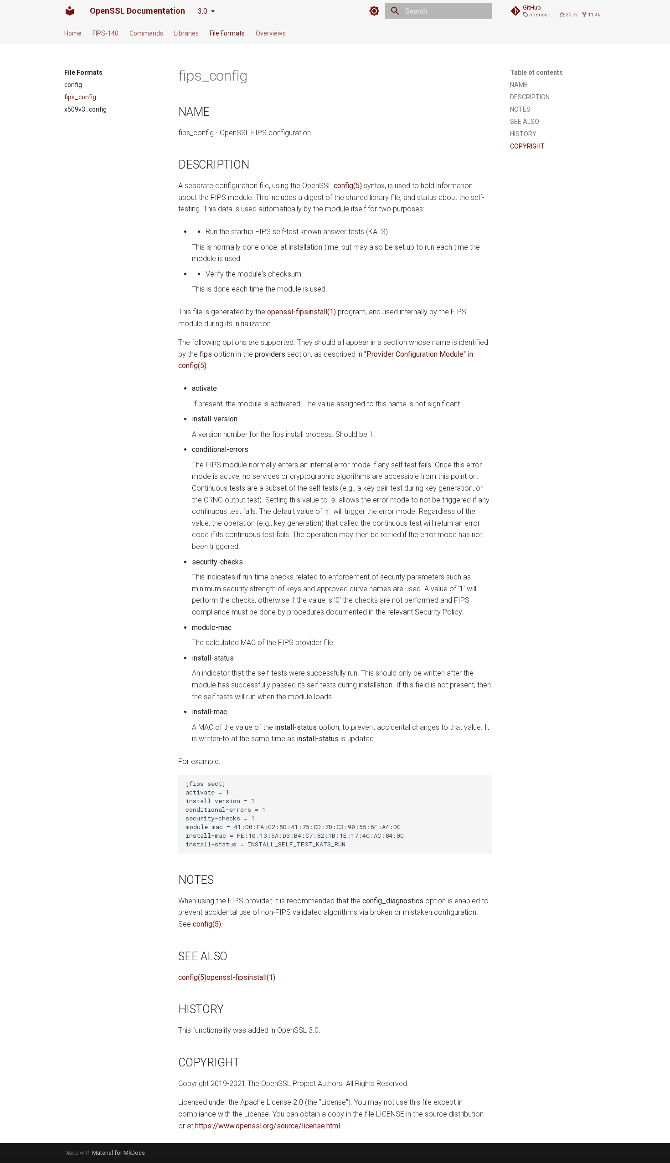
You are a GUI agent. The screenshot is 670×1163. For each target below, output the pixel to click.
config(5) (348, 185)
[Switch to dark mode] (374, 11)
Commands (146, 33)
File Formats (227, 33)
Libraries (186, 33)
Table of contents (536, 72)
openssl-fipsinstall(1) (301, 311)
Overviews (271, 33)
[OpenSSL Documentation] (70, 11)
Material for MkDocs (118, 1152)
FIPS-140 (106, 33)
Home (73, 33)
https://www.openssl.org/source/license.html (267, 1126)
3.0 (202, 11)
